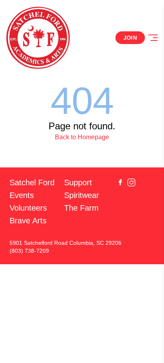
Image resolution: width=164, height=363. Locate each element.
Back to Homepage (82, 137)
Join (130, 38)
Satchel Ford (32, 182)
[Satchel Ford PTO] (38, 37)
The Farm (81, 208)
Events (22, 195)
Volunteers (28, 208)
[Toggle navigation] (153, 37)
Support (78, 182)
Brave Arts (28, 220)
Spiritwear (81, 195)
